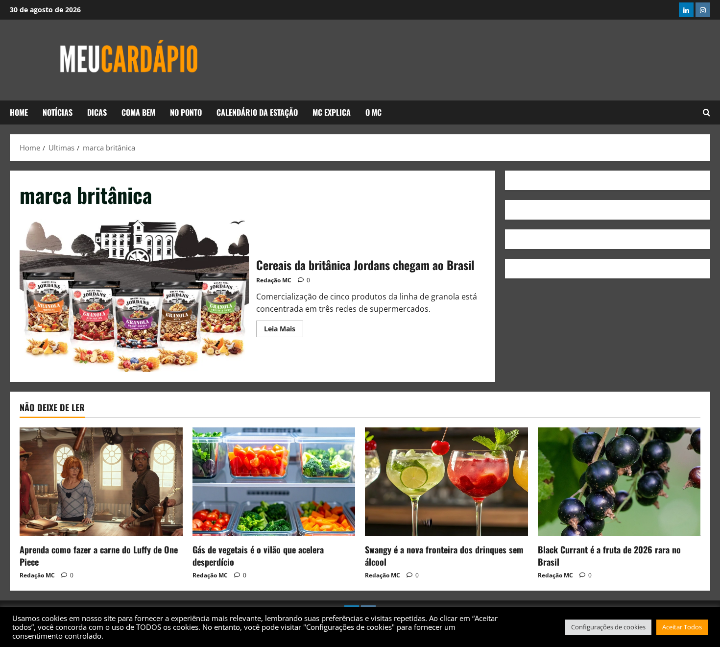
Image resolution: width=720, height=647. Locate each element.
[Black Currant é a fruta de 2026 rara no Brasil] (619, 481)
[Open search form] (706, 112)
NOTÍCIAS (57, 112)
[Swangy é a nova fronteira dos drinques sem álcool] (446, 481)
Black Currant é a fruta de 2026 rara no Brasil (609, 555)
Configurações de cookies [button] (608, 626)
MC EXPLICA (331, 112)
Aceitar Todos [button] (682, 626)
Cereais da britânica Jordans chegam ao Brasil (134, 295)
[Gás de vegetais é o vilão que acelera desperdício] (274, 481)
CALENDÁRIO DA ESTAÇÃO (257, 112)
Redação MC (273, 280)
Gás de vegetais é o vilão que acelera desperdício (258, 555)
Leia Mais (283, 327)
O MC (373, 112)
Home (19, 112)
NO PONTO (186, 112)
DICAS (97, 112)
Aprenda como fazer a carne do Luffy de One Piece (99, 555)
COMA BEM (138, 112)
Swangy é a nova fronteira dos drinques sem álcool (444, 555)
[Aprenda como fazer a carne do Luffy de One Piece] (101, 481)
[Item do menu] (686, 9)
